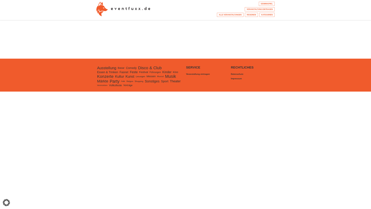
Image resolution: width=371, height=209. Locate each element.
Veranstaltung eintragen (260, 9)
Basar (121, 67)
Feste (134, 72)
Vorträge (127, 85)
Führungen (155, 72)
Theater (175, 81)
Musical (160, 76)
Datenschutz (237, 74)
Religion (130, 81)
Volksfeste (115, 85)
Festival (143, 72)
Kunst (130, 76)
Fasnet (124, 72)
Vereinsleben (102, 85)
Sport (164, 81)
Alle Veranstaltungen (230, 15)
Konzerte (105, 76)
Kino (175, 72)
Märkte (102, 81)
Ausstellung (106, 68)
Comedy (131, 68)
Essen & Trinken (107, 72)
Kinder (166, 72)
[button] (6, 202)
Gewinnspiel (267, 4)
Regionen (251, 15)
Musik (170, 76)
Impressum (236, 78)
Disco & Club (150, 68)
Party (115, 81)
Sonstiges (152, 81)
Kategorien (267, 15)
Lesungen (140, 76)
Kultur (119, 76)
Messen (151, 76)
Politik (123, 81)
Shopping (139, 81)
